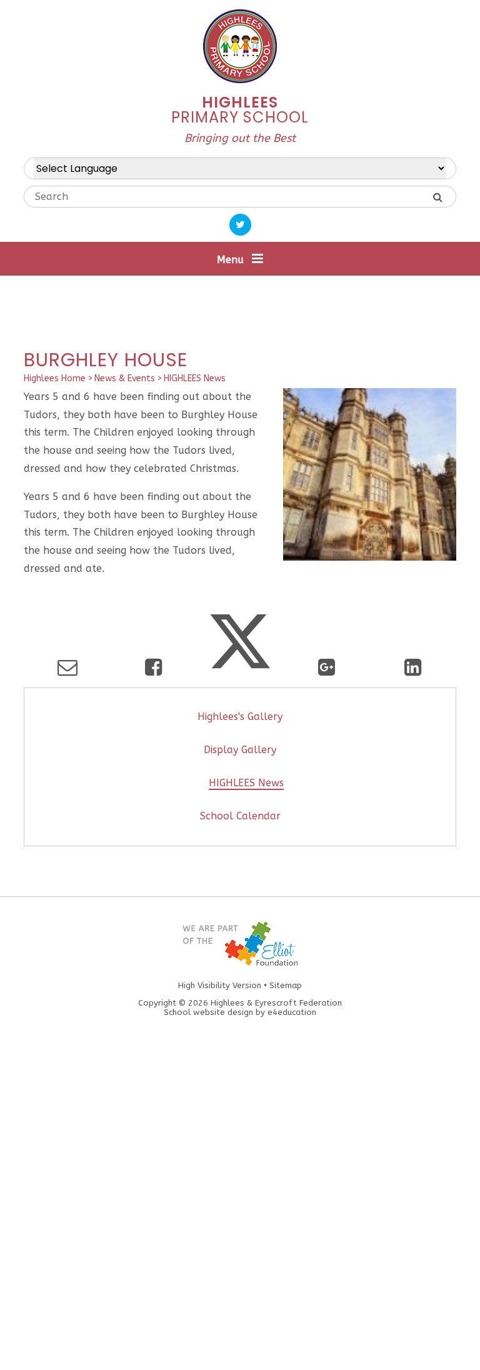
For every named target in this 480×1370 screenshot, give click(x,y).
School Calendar (240, 816)
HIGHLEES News (195, 378)
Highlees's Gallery (240, 716)
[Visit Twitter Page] (240, 225)
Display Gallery (240, 750)
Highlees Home (55, 378)
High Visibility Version (219, 985)
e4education (292, 1012)
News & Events (124, 378)
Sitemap (285, 985)
